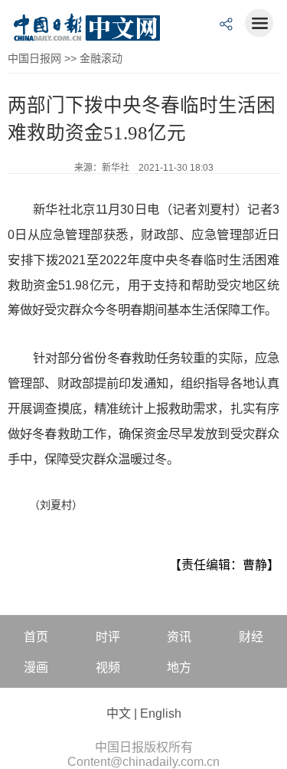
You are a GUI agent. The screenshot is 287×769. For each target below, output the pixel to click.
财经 (251, 636)
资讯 (179, 636)
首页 (36, 636)
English (160, 713)
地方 (179, 667)
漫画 (36, 667)
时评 (108, 636)
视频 (108, 667)
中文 (118, 713)
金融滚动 (101, 58)
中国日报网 (34, 58)
